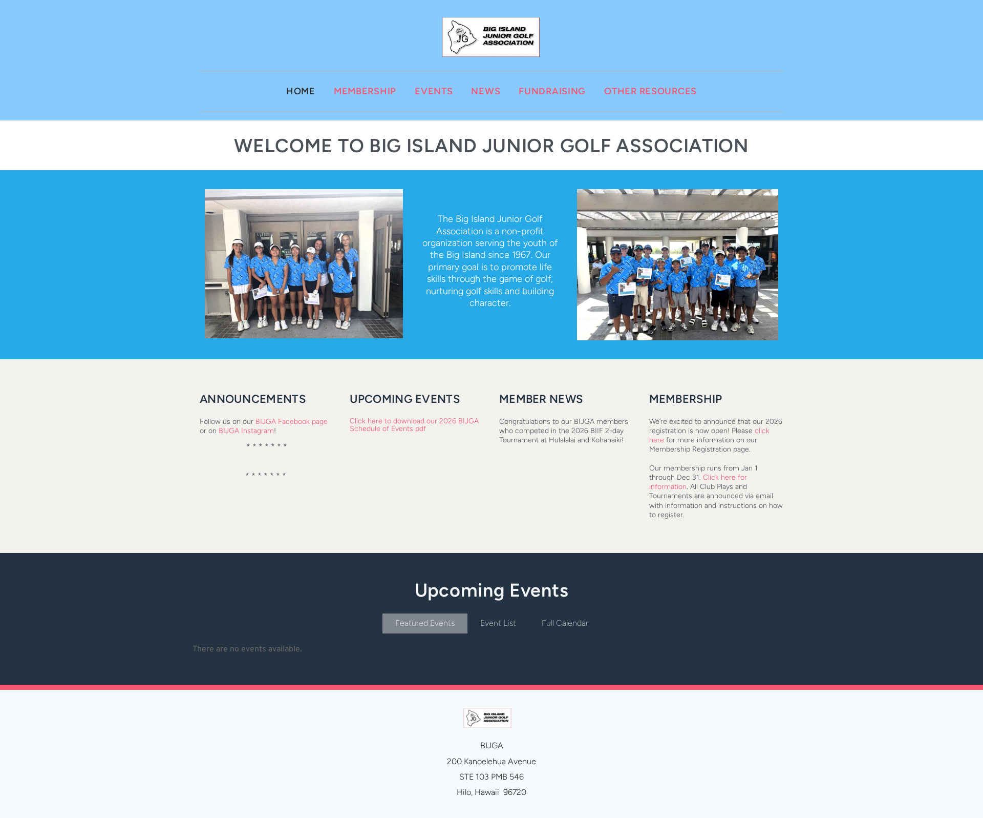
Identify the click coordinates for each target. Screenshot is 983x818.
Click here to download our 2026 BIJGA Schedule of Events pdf (415, 425)
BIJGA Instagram (246, 430)
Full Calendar (565, 623)
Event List (498, 623)
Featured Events (425, 623)
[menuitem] (301, 91)
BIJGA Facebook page (291, 421)
